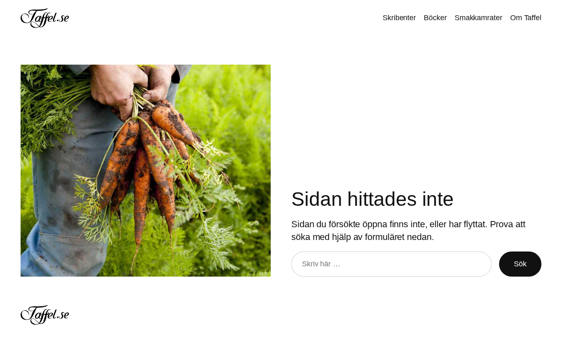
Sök (520, 264)
